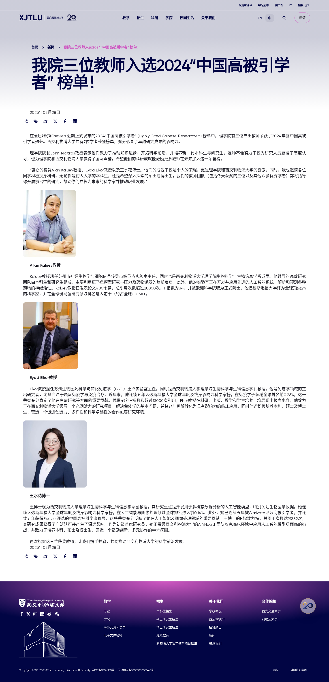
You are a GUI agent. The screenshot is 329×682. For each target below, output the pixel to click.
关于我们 (208, 18)
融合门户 (303, 5)
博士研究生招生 (167, 627)
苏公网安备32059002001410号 (136, 670)
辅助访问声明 (299, 670)
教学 (126, 18)
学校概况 (215, 611)
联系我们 (215, 643)
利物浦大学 (270, 619)
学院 (169, 18)
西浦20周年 (217, 619)
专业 (107, 611)
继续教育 (162, 635)
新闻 (51, 47)
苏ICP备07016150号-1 (104, 670)
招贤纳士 (215, 627)
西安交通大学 (271, 611)
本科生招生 (164, 611)
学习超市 (263, 5)
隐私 (275, 670)
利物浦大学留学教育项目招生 (176, 643)
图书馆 (279, 5)
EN (260, 18)
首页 (34, 47)
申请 (302, 18)
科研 (154, 18)
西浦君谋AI (245, 5)
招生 (140, 18)
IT (290, 5)
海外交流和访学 (115, 627)
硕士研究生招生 (167, 619)
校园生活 (187, 18)
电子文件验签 (113, 635)
